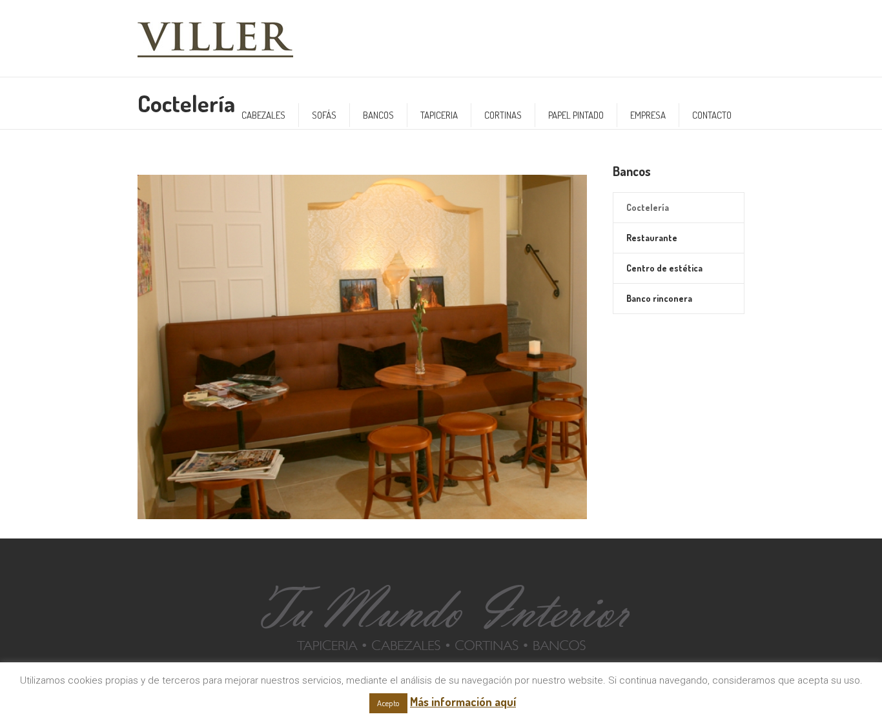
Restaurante (651, 237)
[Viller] (441, 613)
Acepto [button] (388, 703)
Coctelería (647, 207)
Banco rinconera (659, 298)
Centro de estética (664, 267)
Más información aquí (463, 702)
